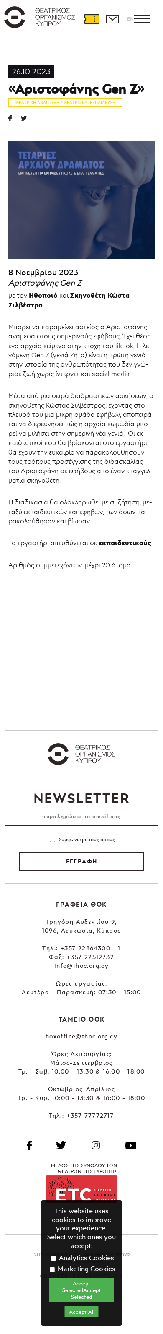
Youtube (131, 1145)
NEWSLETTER (81, 798)
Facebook (29, 1145)
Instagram (96, 1145)
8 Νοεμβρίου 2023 (43, 272)
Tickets (91, 19)
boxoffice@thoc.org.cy (81, 1036)
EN (130, 19)
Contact (112, 19)
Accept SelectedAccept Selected (81, 1290)
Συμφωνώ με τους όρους (87, 839)
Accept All (81, 1311)
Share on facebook (14, 118)
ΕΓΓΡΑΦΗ (81, 861)
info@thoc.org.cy (81, 965)
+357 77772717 (90, 1115)
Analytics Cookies (85, 1257)
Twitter (27, 118)
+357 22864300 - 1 (90, 948)
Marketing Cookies (85, 1268)
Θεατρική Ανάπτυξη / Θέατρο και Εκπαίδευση (65, 102)
